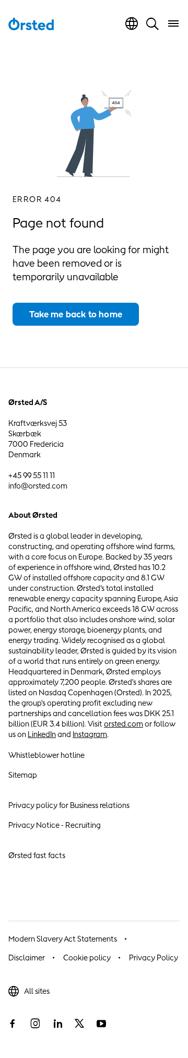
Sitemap (22, 774)
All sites (37, 990)
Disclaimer (26, 957)
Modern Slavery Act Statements (62, 938)
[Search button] (152, 23)
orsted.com (123, 723)
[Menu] (173, 23)
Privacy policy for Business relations (69, 805)
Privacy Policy (153, 957)
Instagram (90, 734)
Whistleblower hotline (46, 755)
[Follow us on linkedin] (57, 1023)
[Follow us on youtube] (101, 1023)
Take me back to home (75, 314)
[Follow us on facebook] (12, 1023)
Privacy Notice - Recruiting (54, 825)
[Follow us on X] (79, 1023)
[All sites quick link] (131, 23)
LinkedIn (42, 734)
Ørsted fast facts (36, 855)
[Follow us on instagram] (35, 1023)
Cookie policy (87, 957)
